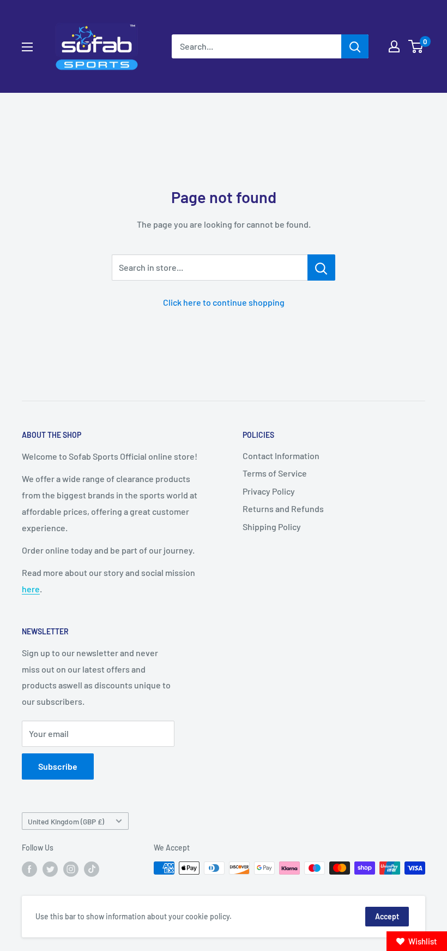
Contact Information (281, 455)
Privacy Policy (269, 491)
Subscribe (57, 766)
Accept (387, 916)
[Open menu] (27, 47)
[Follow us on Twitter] (50, 869)
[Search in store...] (321, 267)
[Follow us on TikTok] (91, 869)
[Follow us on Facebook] (29, 869)
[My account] (394, 46)
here (31, 589)
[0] (416, 46)
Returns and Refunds (283, 508)
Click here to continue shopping (224, 302)
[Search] (355, 46)
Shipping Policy (272, 526)
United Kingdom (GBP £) (66, 821)
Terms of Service (275, 473)
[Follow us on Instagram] (70, 869)
